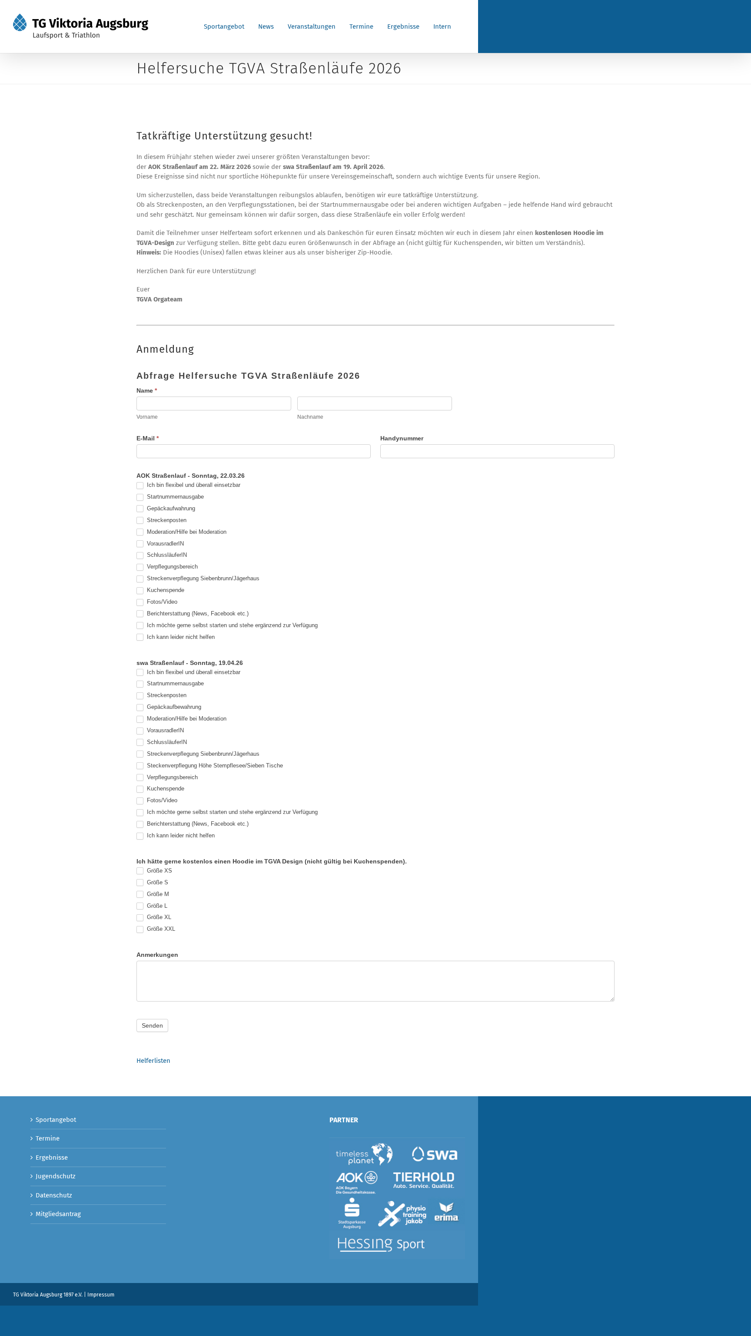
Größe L (156, 906)
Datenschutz (54, 1195)
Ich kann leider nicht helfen (180, 637)
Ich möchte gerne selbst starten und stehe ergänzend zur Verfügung (231, 625)
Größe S (156, 882)
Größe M (157, 894)
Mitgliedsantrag (58, 1214)
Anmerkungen (157, 954)
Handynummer (401, 438)
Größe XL (158, 917)
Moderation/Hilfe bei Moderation (185, 532)
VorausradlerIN (164, 543)
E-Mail (147, 438)
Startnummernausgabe (174, 496)
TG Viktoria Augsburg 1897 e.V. (48, 1295)
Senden (152, 1025)
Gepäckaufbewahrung (173, 707)
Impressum (100, 1295)
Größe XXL (160, 929)
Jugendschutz (56, 1176)
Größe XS (158, 870)
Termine (48, 1138)
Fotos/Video (161, 602)
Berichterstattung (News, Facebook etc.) (197, 613)
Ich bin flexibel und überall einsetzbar (192, 485)
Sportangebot (56, 1120)
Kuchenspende (164, 590)
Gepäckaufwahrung (170, 508)
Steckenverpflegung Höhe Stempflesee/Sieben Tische (214, 765)
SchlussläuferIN (166, 555)
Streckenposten (165, 520)
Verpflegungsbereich (171, 566)
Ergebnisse (52, 1157)
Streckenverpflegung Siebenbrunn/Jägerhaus (202, 578)
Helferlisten (153, 1061)
